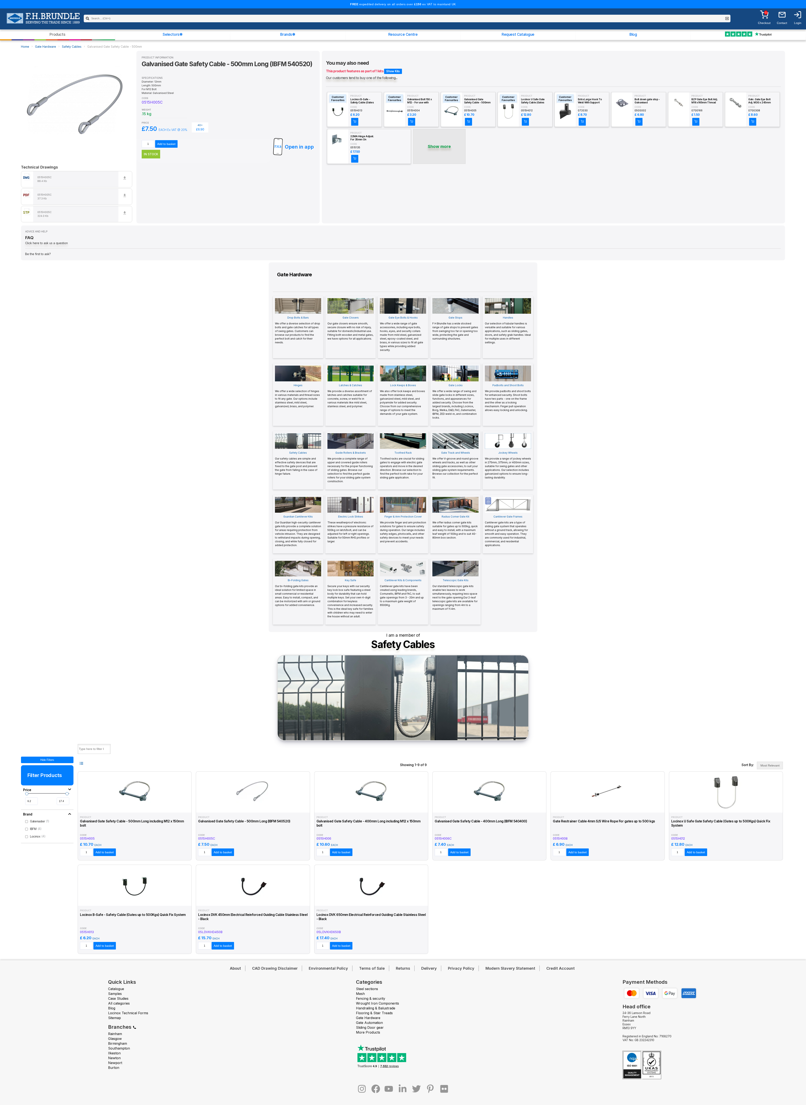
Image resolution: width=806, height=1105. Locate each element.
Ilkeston (114, 1053)
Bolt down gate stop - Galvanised (647, 101)
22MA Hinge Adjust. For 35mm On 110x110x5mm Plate (362, 138)
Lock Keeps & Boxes (402, 399)
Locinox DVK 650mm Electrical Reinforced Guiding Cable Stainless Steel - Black (371, 917)
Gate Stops (455, 328)
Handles (508, 330)
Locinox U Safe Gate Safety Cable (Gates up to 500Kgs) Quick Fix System (533, 101)
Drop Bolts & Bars (297, 330)
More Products (368, 1032)
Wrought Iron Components (377, 1003)
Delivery (429, 968)
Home (25, 46)
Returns (403, 968)
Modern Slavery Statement (510, 968)
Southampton (119, 1048)
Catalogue (116, 989)
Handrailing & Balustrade (375, 1008)
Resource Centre (403, 34)
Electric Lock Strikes (350, 529)
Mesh (360, 994)
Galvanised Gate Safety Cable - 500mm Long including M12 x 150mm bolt (477, 101)
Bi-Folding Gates (297, 593)
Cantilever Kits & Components (402, 593)
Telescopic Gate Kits (455, 594)
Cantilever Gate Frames (506, 531)
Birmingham (117, 1043)
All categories (119, 1003)
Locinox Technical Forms (128, 1013)
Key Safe (350, 598)
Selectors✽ (172, 34)
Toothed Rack (402, 465)
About (235, 968)
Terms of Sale (372, 968)
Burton (113, 1067)
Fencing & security (370, 998)
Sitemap (114, 1018)
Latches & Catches (349, 396)
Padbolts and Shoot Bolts (508, 398)
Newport (115, 1063)
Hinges (297, 396)
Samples (115, 994)
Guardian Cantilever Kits (298, 531)
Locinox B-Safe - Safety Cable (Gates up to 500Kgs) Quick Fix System (362, 101)
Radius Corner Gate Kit (455, 527)
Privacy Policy (461, 968)
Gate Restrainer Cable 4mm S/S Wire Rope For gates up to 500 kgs (604, 821)
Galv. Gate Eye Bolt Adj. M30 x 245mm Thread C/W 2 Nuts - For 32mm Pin (760, 101)
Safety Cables (71, 46)
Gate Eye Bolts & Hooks (401, 334)
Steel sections (367, 989)
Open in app (299, 147)
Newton (114, 1058)
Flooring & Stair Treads (374, 1013)
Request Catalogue (518, 34)
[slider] (26, 793)
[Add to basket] (354, 122)
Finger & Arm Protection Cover (403, 529)
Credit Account (560, 968)
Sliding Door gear (370, 1027)
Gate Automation (369, 1023)
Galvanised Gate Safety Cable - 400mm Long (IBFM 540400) (481, 821)
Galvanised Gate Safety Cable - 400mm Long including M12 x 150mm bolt (369, 823)
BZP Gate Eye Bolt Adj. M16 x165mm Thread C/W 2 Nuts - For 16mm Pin (704, 101)
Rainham (115, 1034)
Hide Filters (47, 759)
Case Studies (118, 998)
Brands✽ (287, 34)
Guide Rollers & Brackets (350, 467)
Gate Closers (350, 328)
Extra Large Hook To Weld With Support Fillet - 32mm (590, 101)
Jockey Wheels (508, 465)
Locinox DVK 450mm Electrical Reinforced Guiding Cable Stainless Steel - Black (252, 917)
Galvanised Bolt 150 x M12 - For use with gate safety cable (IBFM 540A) (419, 101)
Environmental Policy (328, 968)
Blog (633, 34)
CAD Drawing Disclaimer (275, 968)
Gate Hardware (45, 46)
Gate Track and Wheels (455, 465)
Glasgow (115, 1039)
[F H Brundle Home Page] (43, 21)
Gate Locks (454, 401)
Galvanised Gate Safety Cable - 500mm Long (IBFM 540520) (244, 821)
